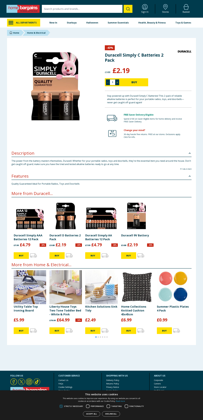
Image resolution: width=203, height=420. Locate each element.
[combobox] (87, 9)
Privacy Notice (112, 387)
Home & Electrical (36, 32)
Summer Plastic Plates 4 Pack (173, 308)
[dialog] (101, 405)
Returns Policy (112, 383)
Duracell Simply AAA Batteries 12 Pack (28, 237)
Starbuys (72, 22)
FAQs (60, 383)
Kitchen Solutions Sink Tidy (101, 308)
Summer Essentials (118, 22)
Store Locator (160, 387)
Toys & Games (183, 22)
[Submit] (128, 9)
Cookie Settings (65, 387)
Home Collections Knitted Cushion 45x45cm (133, 310)
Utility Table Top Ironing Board (26, 308)
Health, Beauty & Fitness (152, 22)
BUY (134, 82)
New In (53, 22)
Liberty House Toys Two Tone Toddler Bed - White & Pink (65, 310)
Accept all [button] (91, 414)
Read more (120, 401)
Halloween (92, 22)
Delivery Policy (112, 380)
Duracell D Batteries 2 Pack (65, 237)
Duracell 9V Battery (135, 235)
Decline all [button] (111, 414)
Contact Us (63, 380)
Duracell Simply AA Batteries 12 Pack (98, 237)
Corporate (158, 380)
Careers (157, 383)
